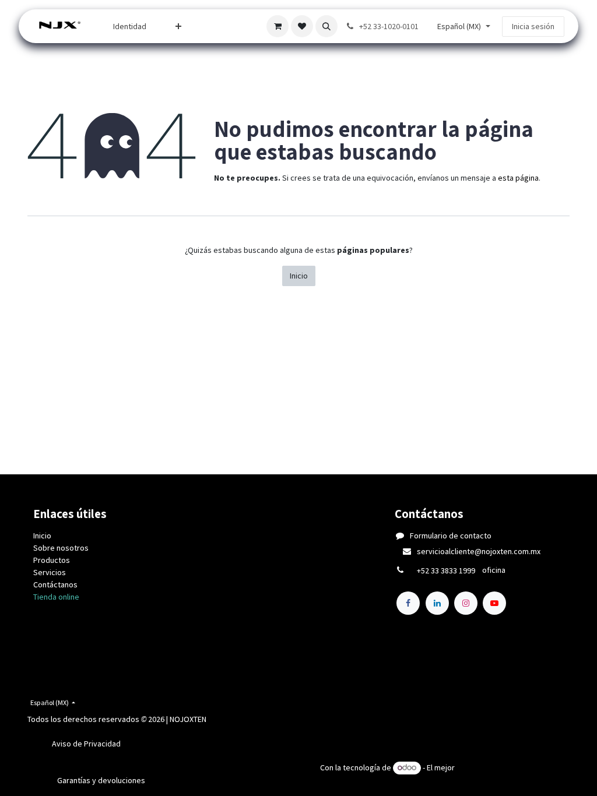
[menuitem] (129, 26)
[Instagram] (465, 603)
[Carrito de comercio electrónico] (277, 26)
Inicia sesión (533, 26)
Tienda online (56, 596)
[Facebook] (408, 603)
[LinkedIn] (437, 603)
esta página (518, 177)
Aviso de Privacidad (86, 743)
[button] (326, 26)
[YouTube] (494, 603)
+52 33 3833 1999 (446, 570)
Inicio (299, 275)
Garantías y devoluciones (101, 780)
